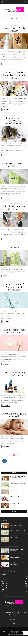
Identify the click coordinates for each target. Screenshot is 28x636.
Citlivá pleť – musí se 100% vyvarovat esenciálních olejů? (14, 120)
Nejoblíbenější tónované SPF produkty (14, 207)
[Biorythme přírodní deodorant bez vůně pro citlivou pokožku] (5, 478)
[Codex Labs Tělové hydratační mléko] (5, 484)
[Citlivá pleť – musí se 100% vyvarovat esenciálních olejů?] (14, 134)
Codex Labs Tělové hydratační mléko (18, 483)
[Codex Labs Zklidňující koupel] (5, 491)
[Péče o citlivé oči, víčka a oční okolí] (14, 427)
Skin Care (13, 25)
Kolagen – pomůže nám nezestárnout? (14, 331)
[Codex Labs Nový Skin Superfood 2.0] (5, 498)
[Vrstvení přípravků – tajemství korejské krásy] (5, 550)
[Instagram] (14, 623)
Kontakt (16, 628)
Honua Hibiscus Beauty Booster (14, 29)
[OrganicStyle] (14, 9)
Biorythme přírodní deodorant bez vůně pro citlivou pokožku (17, 477)
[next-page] (19, 455)
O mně (11, 628)
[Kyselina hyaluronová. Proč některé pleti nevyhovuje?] (14, 300)
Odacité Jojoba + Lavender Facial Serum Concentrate (17, 563)
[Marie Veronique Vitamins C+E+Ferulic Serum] (14, 385)
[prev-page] (8, 455)
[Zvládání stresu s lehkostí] (5, 505)
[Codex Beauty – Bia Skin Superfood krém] (14, 176)
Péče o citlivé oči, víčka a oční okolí (14, 415)
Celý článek (5, 64)
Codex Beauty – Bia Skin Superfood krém (14, 165)
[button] (2, 2)
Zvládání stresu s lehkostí (15, 503)
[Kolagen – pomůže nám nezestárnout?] (14, 343)
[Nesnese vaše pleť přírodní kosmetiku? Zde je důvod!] (5, 557)
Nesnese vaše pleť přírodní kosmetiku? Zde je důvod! (16, 556)
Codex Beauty (14, 247)
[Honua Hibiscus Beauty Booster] (14, 41)
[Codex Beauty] (14, 258)
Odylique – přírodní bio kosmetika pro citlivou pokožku (14, 75)
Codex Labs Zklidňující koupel (16, 490)
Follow (4, 459)
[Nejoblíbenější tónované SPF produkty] (14, 219)
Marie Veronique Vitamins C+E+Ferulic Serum (14, 374)
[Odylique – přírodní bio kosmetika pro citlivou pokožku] (14, 88)
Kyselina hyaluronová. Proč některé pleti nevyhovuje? (14, 287)
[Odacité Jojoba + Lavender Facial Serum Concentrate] (5, 564)
